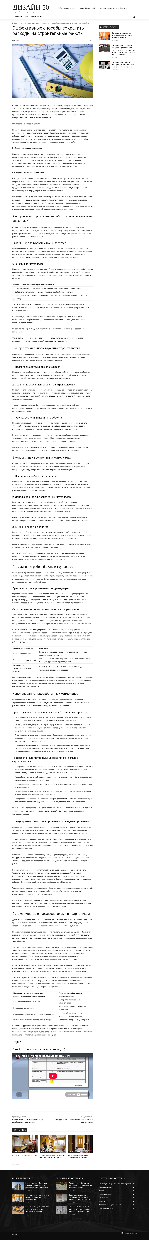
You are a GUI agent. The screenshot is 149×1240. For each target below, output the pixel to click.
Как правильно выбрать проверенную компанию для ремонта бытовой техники (123, 64)
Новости (23, 23)
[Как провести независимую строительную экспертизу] (80, 1144)
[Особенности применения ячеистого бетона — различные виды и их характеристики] (61, 1210)
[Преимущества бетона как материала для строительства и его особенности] (61, 1186)
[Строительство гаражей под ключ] (25, 1144)
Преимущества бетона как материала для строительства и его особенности (80, 1185)
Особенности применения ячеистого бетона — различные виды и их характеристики (81, 1209)
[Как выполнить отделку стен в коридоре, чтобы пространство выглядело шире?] (18, 1198)
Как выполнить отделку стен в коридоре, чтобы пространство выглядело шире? (37, 1197)
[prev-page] (13, 1163)
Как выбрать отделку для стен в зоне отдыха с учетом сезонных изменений (37, 1209)
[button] (134, 16)
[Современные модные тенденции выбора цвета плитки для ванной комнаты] (61, 1198)
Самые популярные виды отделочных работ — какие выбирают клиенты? (122, 35)
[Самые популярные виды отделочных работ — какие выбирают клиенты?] (104, 36)
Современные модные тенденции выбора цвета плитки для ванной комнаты (79, 1197)
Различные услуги (33, 23)
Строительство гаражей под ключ (24, 1155)
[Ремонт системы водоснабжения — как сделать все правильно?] (53, 1144)
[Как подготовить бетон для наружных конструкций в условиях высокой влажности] (18, 1186)
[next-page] (17, 1163)
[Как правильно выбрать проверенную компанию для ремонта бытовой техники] (104, 65)
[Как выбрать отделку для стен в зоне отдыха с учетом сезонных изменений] (18, 1210)
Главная (15, 23)
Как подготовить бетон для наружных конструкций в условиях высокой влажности (36, 1185)
